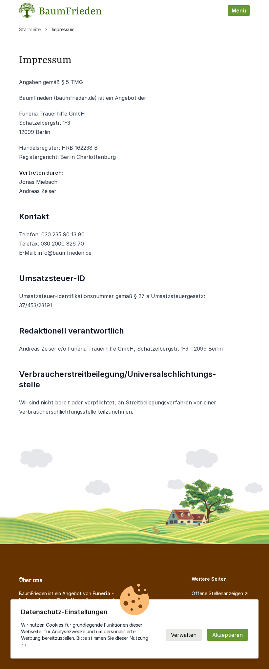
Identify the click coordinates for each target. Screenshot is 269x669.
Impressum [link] (63, 29)
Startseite (30, 29)
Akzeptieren (227, 635)
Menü (239, 10)
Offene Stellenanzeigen (217, 593)
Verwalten (184, 635)
